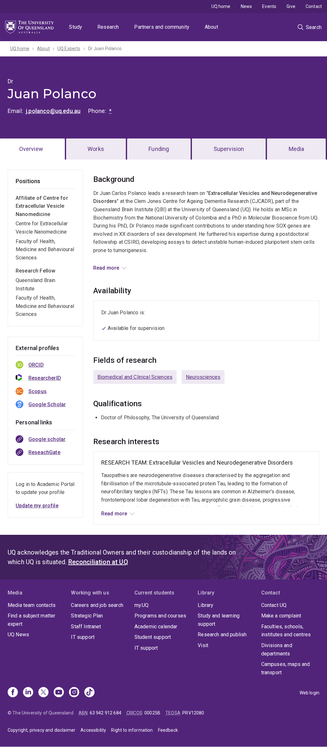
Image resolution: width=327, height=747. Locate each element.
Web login (309, 692)
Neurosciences (203, 377)
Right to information (132, 730)
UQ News (18, 634)
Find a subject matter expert (31, 620)
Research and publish (222, 634)
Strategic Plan (87, 616)
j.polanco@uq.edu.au (53, 111)
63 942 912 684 (105, 712)
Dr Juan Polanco (105, 48)
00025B (152, 712)
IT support (83, 637)
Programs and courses (160, 616)
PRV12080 (193, 712)
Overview (31, 149)
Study (75, 27)
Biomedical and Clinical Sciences (134, 377)
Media (296, 149)
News (246, 6)
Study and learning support (219, 620)
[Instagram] (74, 692)
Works (95, 149)
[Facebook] (13, 692)
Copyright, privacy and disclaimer (41, 730)
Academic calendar (156, 627)
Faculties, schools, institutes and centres (286, 631)
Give (290, 6)
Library (205, 605)
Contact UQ (274, 605)
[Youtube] (59, 692)
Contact (314, 6)
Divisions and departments (276, 649)
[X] (43, 692)
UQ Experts (68, 48)
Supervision (229, 149)
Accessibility (93, 730)
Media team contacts (32, 605)
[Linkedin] (28, 692)
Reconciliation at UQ (98, 562)
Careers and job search (97, 605)
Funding (158, 149)
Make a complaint (281, 616)
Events (269, 6)
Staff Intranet (86, 627)
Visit (203, 645)
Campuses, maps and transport (285, 668)
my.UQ (141, 605)
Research (108, 27)
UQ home (221, 6)
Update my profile (37, 506)
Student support (152, 637)
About (211, 27)
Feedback (168, 730)
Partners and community (161, 27)
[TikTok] (89, 692)
